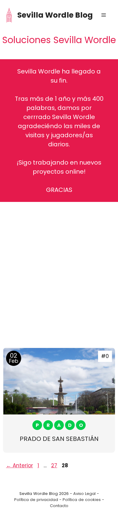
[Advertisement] (59, 270)
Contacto (59, 506)
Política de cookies (82, 500)
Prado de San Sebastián (59, 439)
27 (55, 465)
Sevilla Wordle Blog (55, 15)
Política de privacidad (36, 500)
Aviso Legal (84, 493)
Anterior (19, 465)
